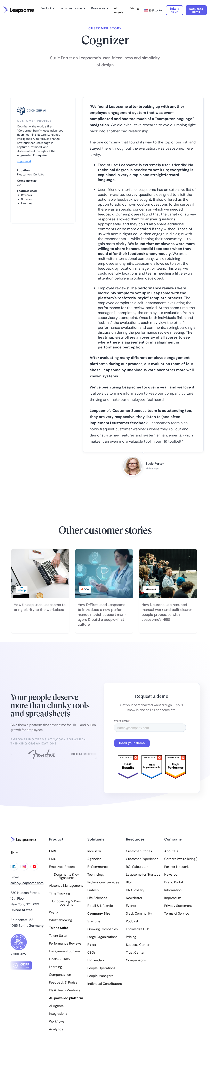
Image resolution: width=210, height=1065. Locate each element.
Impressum (172, 898)
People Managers (100, 976)
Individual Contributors (104, 983)
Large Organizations (102, 937)
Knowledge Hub (137, 929)
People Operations (101, 968)
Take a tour (174, 10)
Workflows (56, 1021)
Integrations (58, 1013)
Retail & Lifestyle (100, 905)
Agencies (94, 859)
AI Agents (118, 10)
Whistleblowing (60, 920)
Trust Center (135, 952)
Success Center (138, 944)
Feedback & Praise (63, 982)
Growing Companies (102, 929)
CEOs (91, 952)
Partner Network (176, 866)
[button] (47, 8)
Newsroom (172, 874)
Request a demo (196, 10)
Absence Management (66, 885)
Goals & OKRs (59, 959)
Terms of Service (176, 913)
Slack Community (139, 913)
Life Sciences (97, 898)
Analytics (56, 1029)
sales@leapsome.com (26, 883)
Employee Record (62, 866)
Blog (129, 882)
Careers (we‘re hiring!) (180, 859)
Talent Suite (58, 935)
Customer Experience (142, 859)
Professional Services (103, 882)
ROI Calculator (137, 866)
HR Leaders (96, 960)
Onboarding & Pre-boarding (66, 903)
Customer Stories (139, 851)
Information (172, 890)
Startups (93, 921)
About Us (171, 851)
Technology (96, 874)
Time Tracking (59, 893)
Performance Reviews (65, 943)
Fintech (93, 890)
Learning (55, 967)
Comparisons (136, 960)
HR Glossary (135, 890)
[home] (18, 9)
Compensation (60, 974)
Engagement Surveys (65, 951)
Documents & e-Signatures (66, 876)
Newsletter (134, 898)
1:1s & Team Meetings (64, 990)
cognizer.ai (24, 161)
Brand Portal (173, 882)
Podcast (132, 921)
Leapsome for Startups (143, 874)
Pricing (134, 8)
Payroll (54, 912)
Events (131, 905)
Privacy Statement (178, 905)
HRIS (52, 859)
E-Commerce (97, 866)
